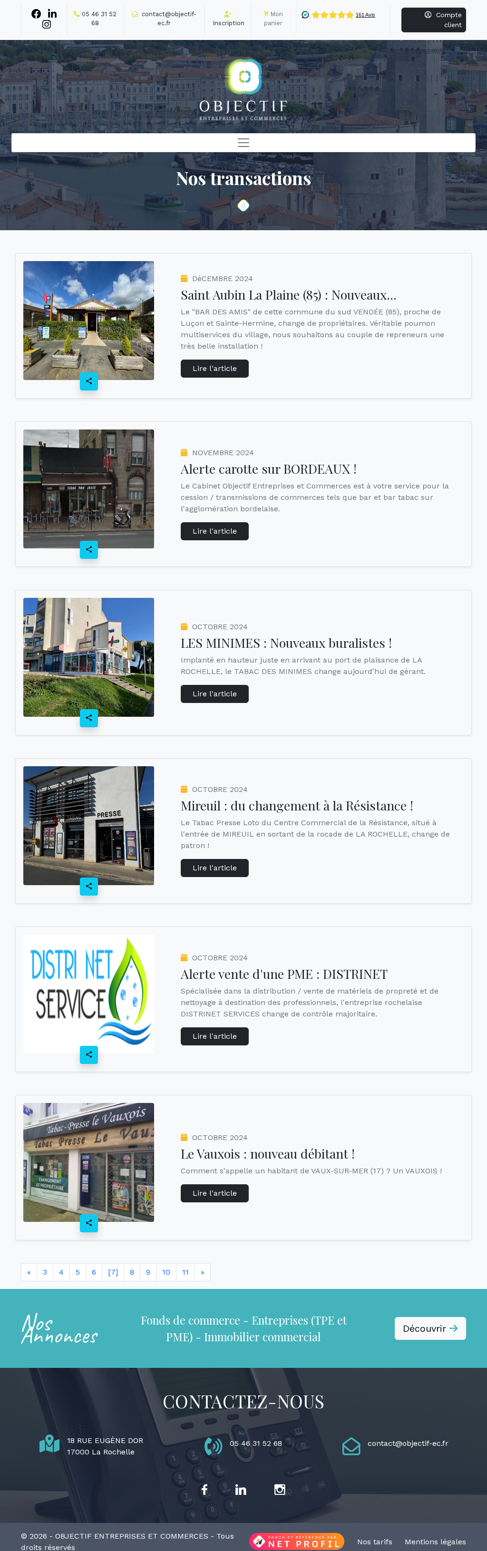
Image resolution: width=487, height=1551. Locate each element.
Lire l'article (215, 368)
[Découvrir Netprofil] (296, 1542)
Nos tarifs (374, 1541)
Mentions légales (435, 1541)
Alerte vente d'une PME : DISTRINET (284, 973)
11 (185, 1272)
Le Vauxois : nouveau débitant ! (268, 1153)
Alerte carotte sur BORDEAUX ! (269, 468)
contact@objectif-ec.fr (408, 1443)
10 (166, 1272)
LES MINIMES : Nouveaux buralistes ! (286, 642)
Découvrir (426, 1328)
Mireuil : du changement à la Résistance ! (297, 805)
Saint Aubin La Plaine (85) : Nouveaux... (289, 294)
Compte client (446, 20)
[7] (113, 1272)
